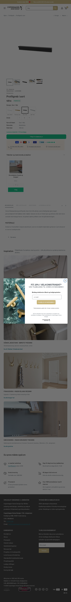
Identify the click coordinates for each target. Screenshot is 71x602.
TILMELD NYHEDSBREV (46, 302)
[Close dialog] (65, 280)
